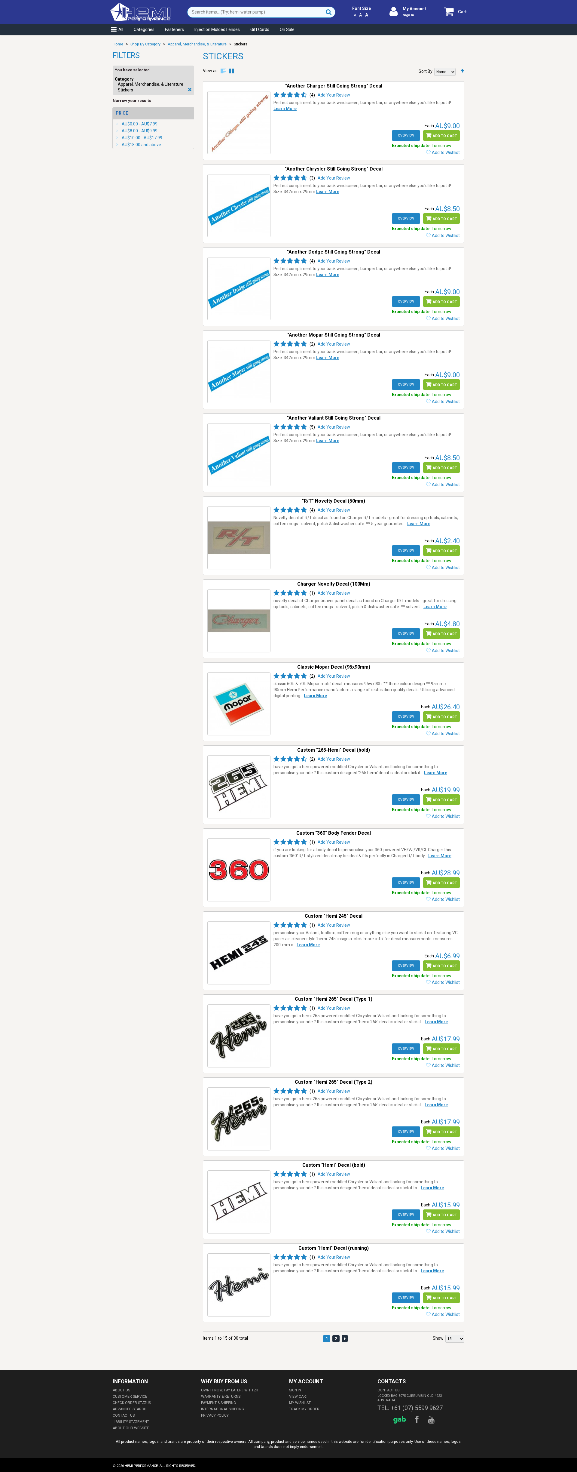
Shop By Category (145, 44)
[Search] (329, 12)
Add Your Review (334, 95)
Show (438, 1338)
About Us (121, 1390)
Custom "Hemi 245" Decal (333, 916)
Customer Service (130, 1396)
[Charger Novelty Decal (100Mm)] (238, 620)
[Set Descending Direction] (462, 71)
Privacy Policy (215, 1415)
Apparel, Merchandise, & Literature (197, 44)
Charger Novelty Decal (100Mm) (333, 584)
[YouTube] (432, 1419)
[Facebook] (417, 1419)
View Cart (298, 1396)
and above (141, 144)
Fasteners (174, 29)
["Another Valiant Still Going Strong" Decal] (238, 454)
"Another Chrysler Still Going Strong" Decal (334, 169)
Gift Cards (259, 29)
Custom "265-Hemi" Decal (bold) (333, 750)
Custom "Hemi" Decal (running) (333, 1248)
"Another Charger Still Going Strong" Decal (333, 86)
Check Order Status (132, 1403)
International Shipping (222, 1409)
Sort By (425, 71)
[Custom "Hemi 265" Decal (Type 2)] (238, 1118)
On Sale (287, 29)
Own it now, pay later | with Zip (230, 1390)
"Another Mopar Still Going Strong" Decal (333, 335)
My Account (414, 8)
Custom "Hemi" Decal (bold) (333, 1165)
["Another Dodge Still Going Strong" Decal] (238, 288)
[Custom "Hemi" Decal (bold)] (238, 1201)
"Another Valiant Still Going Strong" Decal (333, 418)
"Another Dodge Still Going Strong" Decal (333, 252)
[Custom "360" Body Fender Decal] (238, 869)
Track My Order (304, 1409)
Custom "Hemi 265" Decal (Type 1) (333, 999)
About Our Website (131, 1428)
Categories (144, 29)
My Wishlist (300, 1403)
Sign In (408, 15)
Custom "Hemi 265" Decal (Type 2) (333, 1082)
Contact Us (124, 1415)
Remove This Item (190, 89)
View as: (210, 70)
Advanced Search (129, 1409)
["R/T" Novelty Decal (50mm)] (238, 537)
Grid (231, 71)
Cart (462, 11)
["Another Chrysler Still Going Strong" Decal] (238, 205)
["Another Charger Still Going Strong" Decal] (238, 122)
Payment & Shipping (218, 1403)
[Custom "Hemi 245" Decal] (238, 952)
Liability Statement (131, 1422)
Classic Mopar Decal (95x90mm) (333, 667)
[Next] (345, 1338)
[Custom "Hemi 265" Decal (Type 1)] (238, 1035)
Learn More (285, 108)
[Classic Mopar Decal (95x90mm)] (238, 703)
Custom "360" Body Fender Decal (333, 833)
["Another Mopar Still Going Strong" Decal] (238, 371)
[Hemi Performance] (140, 5)
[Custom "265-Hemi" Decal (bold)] (238, 786)
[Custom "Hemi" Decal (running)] (238, 1284)
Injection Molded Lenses (217, 29)
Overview (406, 135)
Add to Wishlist (446, 152)
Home (118, 44)
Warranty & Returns (220, 1396)
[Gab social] (400, 1419)
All (120, 29)
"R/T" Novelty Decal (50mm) (333, 501)
